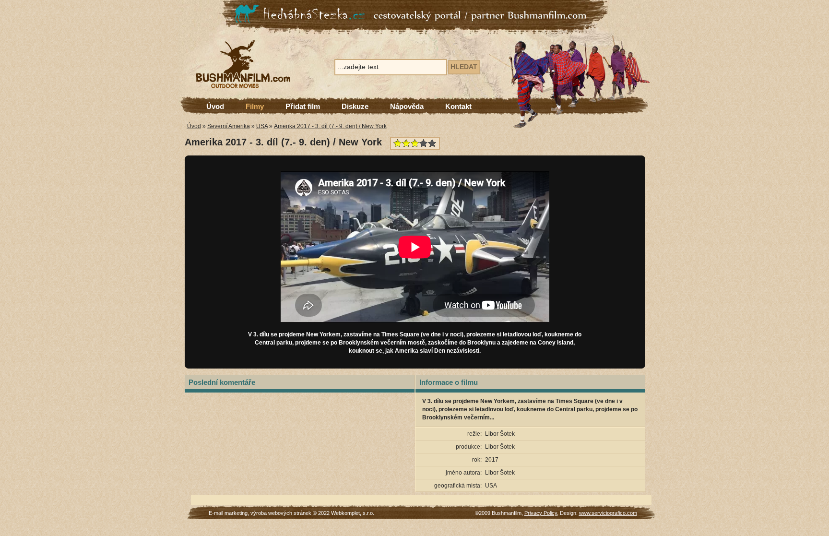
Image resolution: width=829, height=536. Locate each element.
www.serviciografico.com (608, 513)
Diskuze (355, 106)
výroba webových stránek (280, 513)
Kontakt (458, 106)
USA (262, 126)
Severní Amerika (228, 126)
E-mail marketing (228, 513)
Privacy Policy (540, 513)
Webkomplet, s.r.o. (352, 513)
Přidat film (302, 106)
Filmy (255, 106)
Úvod (215, 106)
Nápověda (407, 106)
